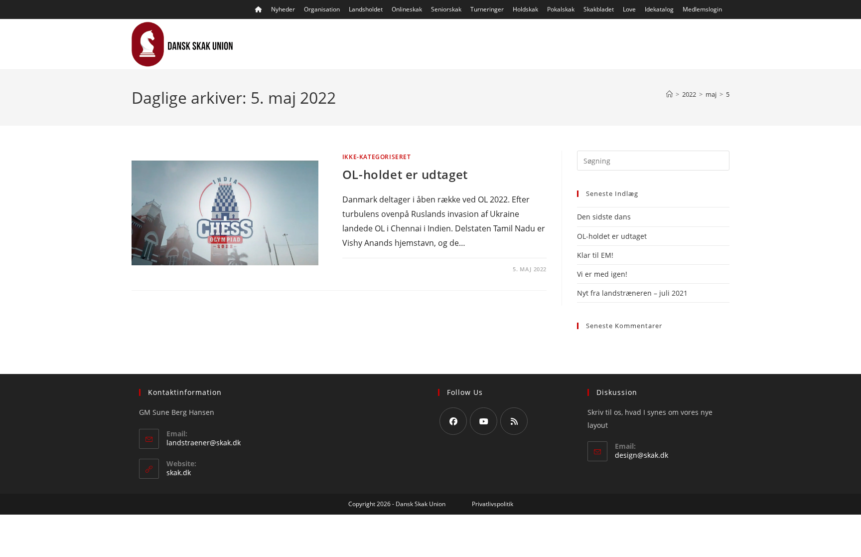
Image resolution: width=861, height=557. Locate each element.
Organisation (322, 9)
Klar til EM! (595, 255)
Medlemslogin (702, 9)
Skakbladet (598, 9)
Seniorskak (446, 9)
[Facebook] (453, 421)
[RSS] (514, 421)
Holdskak (525, 9)
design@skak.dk (641, 455)
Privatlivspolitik (492, 504)
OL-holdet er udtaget (405, 174)
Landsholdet (366, 9)
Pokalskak (560, 9)
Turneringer (487, 9)
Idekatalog (659, 9)
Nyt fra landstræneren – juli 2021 (632, 293)
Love (629, 9)
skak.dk (178, 472)
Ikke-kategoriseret (376, 157)
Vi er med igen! (602, 274)
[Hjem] (669, 94)
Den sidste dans (604, 216)
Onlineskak (407, 9)
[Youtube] (483, 421)
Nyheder (283, 9)
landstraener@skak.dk (203, 442)
